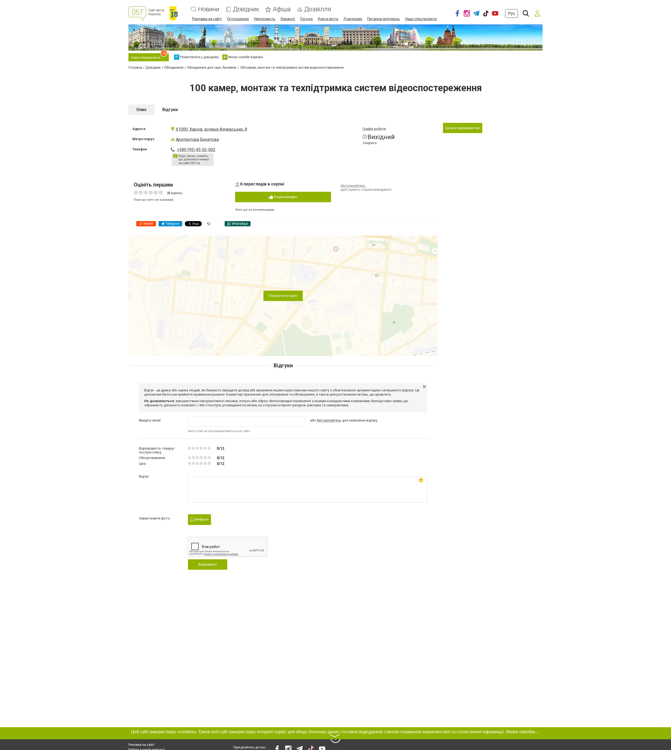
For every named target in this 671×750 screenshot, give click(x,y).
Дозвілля (317, 9)
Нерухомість (264, 19)
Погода (306, 19)
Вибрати (201, 519)
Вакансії (288, 19)
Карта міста (328, 19)
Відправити (207, 564)
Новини (208, 9)
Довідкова (352, 19)
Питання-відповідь (383, 19)
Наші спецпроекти (421, 19)
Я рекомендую (285, 197)
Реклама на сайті (207, 19)
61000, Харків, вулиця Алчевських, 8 (211, 129)
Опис (141, 109)
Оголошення (238, 19)
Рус (511, 13)
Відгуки (170, 109)
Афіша (282, 9)
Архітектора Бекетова (197, 139)
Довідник (246, 9)
